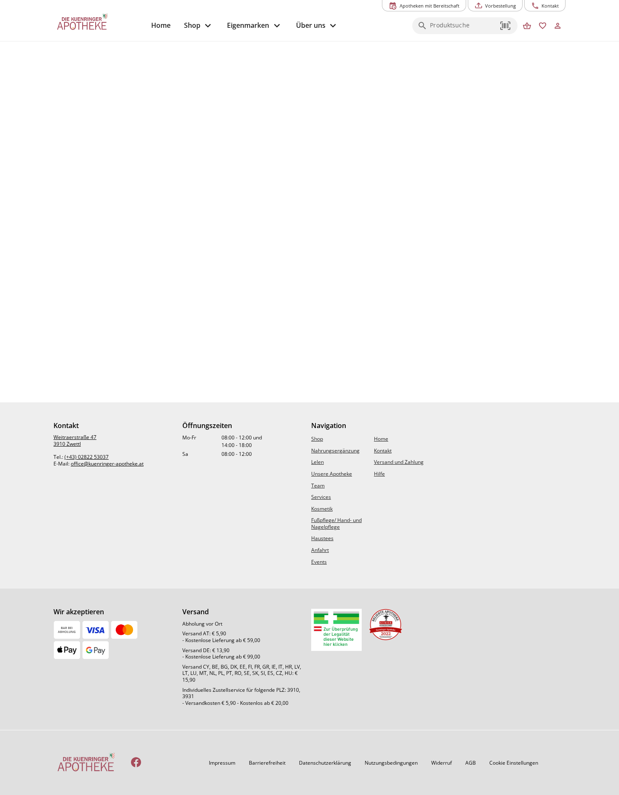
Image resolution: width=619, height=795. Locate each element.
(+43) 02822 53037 (86, 456)
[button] (506, 26)
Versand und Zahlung (399, 462)
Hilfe (379, 473)
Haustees (322, 538)
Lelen (317, 462)
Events (319, 561)
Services (321, 497)
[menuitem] (160, 25)
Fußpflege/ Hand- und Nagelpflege (336, 523)
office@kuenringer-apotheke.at (107, 463)
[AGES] (336, 630)
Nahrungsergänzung (335, 450)
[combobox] (463, 28)
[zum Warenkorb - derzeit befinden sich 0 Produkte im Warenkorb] (527, 26)
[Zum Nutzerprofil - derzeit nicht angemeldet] (558, 26)
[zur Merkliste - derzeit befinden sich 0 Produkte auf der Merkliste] (542, 26)
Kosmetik (322, 508)
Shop (317, 438)
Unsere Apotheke (331, 473)
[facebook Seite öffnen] (136, 763)
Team (318, 485)
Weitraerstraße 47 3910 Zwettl (74, 440)
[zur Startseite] (98, 22)
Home (381, 438)
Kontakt (383, 450)
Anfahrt (320, 550)
